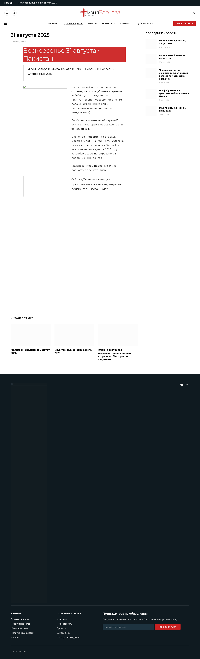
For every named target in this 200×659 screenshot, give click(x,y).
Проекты (107, 23)
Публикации (144, 23)
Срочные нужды (73, 23)
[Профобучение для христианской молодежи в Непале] (151, 94)
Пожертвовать (184, 23)
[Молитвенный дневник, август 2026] (31, 335)
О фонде (52, 23)
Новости (93, 23)
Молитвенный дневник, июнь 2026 (172, 109)
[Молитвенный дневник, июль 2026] (74, 335)
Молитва (125, 23)
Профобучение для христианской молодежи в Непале (174, 93)
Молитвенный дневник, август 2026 (37, 3)
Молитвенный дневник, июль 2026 (73, 351)
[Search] (194, 13)
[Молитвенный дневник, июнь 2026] (151, 111)
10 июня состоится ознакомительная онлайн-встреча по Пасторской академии (115, 354)
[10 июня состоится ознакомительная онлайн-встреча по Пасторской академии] (118, 335)
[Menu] (5, 23)
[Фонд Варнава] (100, 13)
